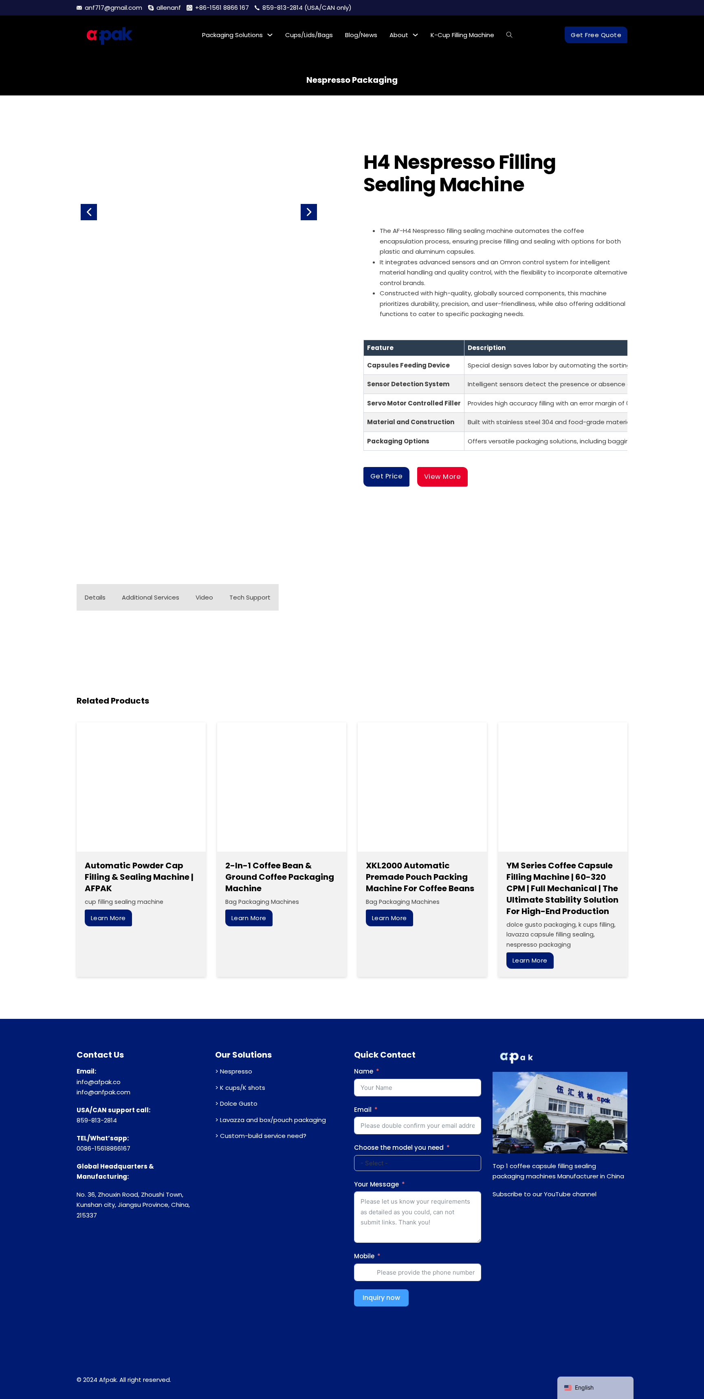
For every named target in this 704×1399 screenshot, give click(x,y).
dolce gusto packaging (541, 925)
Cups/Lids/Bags (309, 35)
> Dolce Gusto (236, 1103)
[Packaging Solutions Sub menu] (270, 35)
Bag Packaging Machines (262, 902)
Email (363, 1109)
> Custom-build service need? (260, 1135)
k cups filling (596, 925)
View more (442, 476)
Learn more (108, 918)
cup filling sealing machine (124, 902)
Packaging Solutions (232, 35)
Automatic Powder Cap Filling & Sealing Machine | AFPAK (139, 877)
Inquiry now (381, 1297)
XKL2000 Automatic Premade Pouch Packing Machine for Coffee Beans (420, 877)
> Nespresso (233, 1071)
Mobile (364, 1256)
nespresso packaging (352, 80)
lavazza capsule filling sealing (550, 934)
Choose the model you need (399, 1147)
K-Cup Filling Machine (462, 35)
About (398, 35)
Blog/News (361, 35)
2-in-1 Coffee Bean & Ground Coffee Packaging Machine (279, 877)
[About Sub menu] (415, 35)
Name (363, 1071)
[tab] (95, 597)
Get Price (386, 476)
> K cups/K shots (240, 1087)
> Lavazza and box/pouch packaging (270, 1120)
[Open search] (509, 35)
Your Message (376, 1184)
